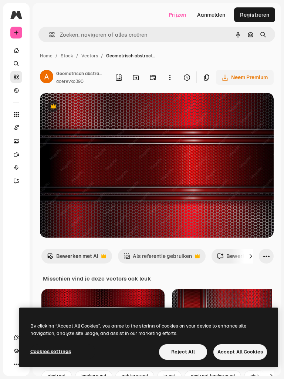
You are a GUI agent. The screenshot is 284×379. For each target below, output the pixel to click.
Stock (67, 56)
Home (46, 56)
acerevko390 (70, 81)
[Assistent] (16, 181)
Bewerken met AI (72, 258)
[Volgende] (250, 256)
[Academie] (16, 351)
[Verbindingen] (16, 337)
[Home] (16, 50)
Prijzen (177, 14)
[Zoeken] (16, 64)
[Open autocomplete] (49, 34)
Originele (88, 107)
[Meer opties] (169, 77)
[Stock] (16, 77)
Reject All (183, 352)
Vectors (89, 56)
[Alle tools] (16, 114)
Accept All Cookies (240, 352)
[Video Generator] (16, 154)
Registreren (254, 14)
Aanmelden (211, 14)
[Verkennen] (16, 90)
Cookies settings (50, 351)
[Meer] (16, 364)
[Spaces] (16, 128)
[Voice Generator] (16, 168)
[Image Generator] (16, 141)
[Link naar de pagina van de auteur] (46, 77)
